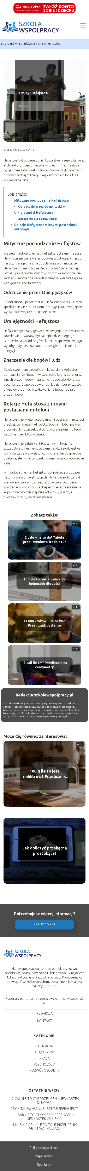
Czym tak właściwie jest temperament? (44, 1108)
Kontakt (44, 1021)
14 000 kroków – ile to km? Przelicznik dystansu (44, 623)
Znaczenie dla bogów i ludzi (37, 218)
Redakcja (44, 1013)
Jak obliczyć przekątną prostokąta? (44, 851)
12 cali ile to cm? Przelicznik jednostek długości (44, 1100)
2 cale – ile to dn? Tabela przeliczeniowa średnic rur (44, 540)
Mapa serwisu (44, 1156)
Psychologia (44, 1064)
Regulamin (44, 1164)
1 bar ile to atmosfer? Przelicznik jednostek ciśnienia (44, 1117)
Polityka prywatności (44, 1147)
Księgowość (44, 1052)
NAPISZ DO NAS (44, 924)
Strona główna (10, 43)
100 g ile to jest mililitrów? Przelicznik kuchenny (44, 774)
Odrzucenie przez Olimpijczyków (41, 206)
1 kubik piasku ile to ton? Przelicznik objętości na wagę (44, 1126)
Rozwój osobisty (44, 1070)
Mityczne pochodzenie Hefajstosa (41, 200)
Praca (44, 1058)
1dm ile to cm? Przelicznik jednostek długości (44, 582)
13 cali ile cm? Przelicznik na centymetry (44, 665)
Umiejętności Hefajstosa (33, 212)
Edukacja (29, 43)
